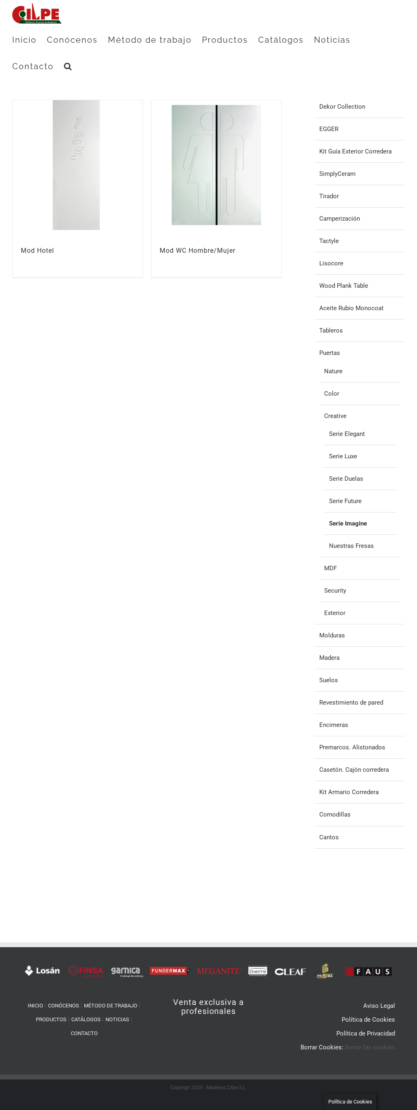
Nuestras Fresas (351, 546)
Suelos (328, 680)
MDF (330, 568)
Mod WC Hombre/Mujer (197, 250)
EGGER (328, 129)
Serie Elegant (347, 434)
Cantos (329, 837)
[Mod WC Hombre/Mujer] (216, 165)
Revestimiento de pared (351, 702)
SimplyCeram (337, 173)
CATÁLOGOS (86, 1019)
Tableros (331, 330)
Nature (333, 371)
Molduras (332, 635)
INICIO (35, 1006)
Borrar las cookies (370, 1047)
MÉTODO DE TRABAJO (110, 1006)
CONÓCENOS (63, 1006)
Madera (329, 657)
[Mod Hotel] (78, 165)
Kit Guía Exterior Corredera (355, 151)
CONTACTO (84, 1033)
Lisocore (331, 263)
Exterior (334, 613)
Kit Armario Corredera (349, 792)
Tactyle (329, 241)
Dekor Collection (342, 106)
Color (331, 393)
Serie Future (345, 501)
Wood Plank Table (343, 285)
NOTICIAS (117, 1019)
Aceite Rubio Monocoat (351, 308)
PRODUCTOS (51, 1019)
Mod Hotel (37, 250)
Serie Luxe (343, 456)
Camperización (339, 218)
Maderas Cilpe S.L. (226, 1087)
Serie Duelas (346, 478)
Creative (335, 416)
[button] (68, 66)
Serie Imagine (348, 523)
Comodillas (335, 814)
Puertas (329, 353)
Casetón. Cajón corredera (354, 769)
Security (335, 590)
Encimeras (333, 725)
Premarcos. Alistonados (352, 747)
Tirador (329, 196)
